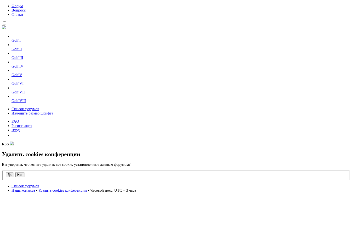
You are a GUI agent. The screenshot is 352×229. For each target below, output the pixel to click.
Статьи (17, 14)
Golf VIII (18, 101)
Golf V (16, 75)
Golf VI (17, 83)
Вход (15, 130)
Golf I (16, 40)
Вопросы (18, 10)
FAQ (15, 121)
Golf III (17, 58)
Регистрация (21, 126)
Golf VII (18, 92)
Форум (17, 6)
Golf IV (17, 66)
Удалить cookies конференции (62, 190)
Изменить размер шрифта (32, 113)
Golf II (16, 49)
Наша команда (23, 190)
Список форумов (25, 109)
